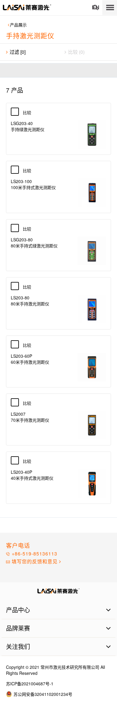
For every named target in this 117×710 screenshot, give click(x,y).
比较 (30, 112)
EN (95, 7)
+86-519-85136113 (33, 553)
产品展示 (18, 25)
